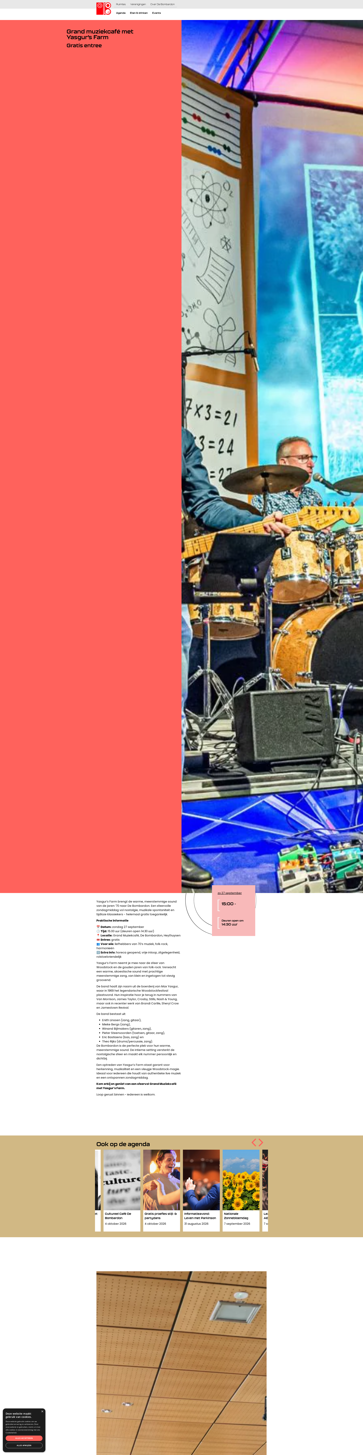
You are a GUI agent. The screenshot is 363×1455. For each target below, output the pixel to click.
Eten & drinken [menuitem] (139, 13)
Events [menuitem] (156, 13)
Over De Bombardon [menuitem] (162, 4)
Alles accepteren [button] (24, 1438)
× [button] (42, 1411)
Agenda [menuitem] (120, 13)
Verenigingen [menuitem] (138, 4)
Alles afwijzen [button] (24, 1445)
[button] (261, 1142)
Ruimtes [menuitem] (121, 4)
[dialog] (24, 1430)
